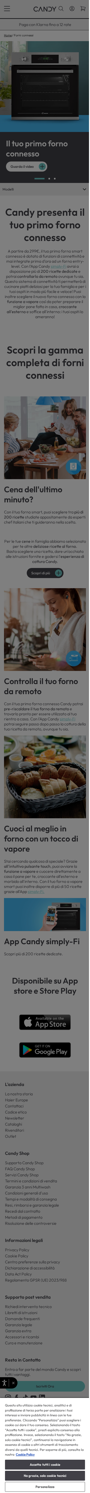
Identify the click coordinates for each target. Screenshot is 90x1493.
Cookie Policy (25, 1454)
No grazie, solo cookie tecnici (45, 1476)
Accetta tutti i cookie (45, 1464)
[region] (45, 1445)
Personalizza (45, 1487)
